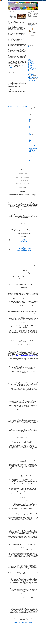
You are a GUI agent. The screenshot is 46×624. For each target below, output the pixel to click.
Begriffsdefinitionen (23, 252)
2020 (29, 119)
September (30, 134)
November (30, 132)
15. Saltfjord (29, 64)
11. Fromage (29, 60)
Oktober (30, 133)
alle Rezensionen (30, 41)
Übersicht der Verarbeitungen (24, 241)
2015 (29, 125)
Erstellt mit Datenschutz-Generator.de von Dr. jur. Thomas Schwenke (23, 622)
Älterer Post (25, 106)
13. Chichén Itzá (30, 62)
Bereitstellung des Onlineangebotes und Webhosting (24, 248)
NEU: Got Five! (30, 46)
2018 (29, 121)
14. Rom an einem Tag (31, 63)
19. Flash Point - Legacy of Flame (32, 69)
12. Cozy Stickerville (30, 61)
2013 (29, 127)
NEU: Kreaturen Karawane (31, 47)
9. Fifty (29, 58)
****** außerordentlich (30, 107)
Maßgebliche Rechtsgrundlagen (24, 242)
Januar (30, 156)
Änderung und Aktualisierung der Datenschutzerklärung (24, 250)
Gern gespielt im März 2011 (33, 142)
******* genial (29, 108)
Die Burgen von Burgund (32, 150)
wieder (12, 15)
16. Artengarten (30, 65)
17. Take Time (30, 66)
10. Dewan (29, 59)
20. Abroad (29, 70)
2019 (29, 120)
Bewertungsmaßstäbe (31, 25)
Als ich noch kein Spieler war (15, 69)
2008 (29, 160)
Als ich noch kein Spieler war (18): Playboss (16, 12)
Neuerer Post (10, 106)
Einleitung (24, 239)
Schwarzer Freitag (31, 147)
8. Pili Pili (29, 57)
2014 (29, 126)
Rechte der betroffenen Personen (24, 251)
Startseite (17, 106)
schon (10, 15)
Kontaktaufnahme (24, 247)
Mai (29, 139)
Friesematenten (31, 153)
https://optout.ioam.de (16, 434)
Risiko (22, 65)
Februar (30, 155)
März (30, 141)
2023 (29, 115)
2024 (29, 114)
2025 (29, 113)
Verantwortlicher (24, 240)
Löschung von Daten (24, 249)
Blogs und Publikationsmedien (24, 246)
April (30, 140)
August (30, 135)
